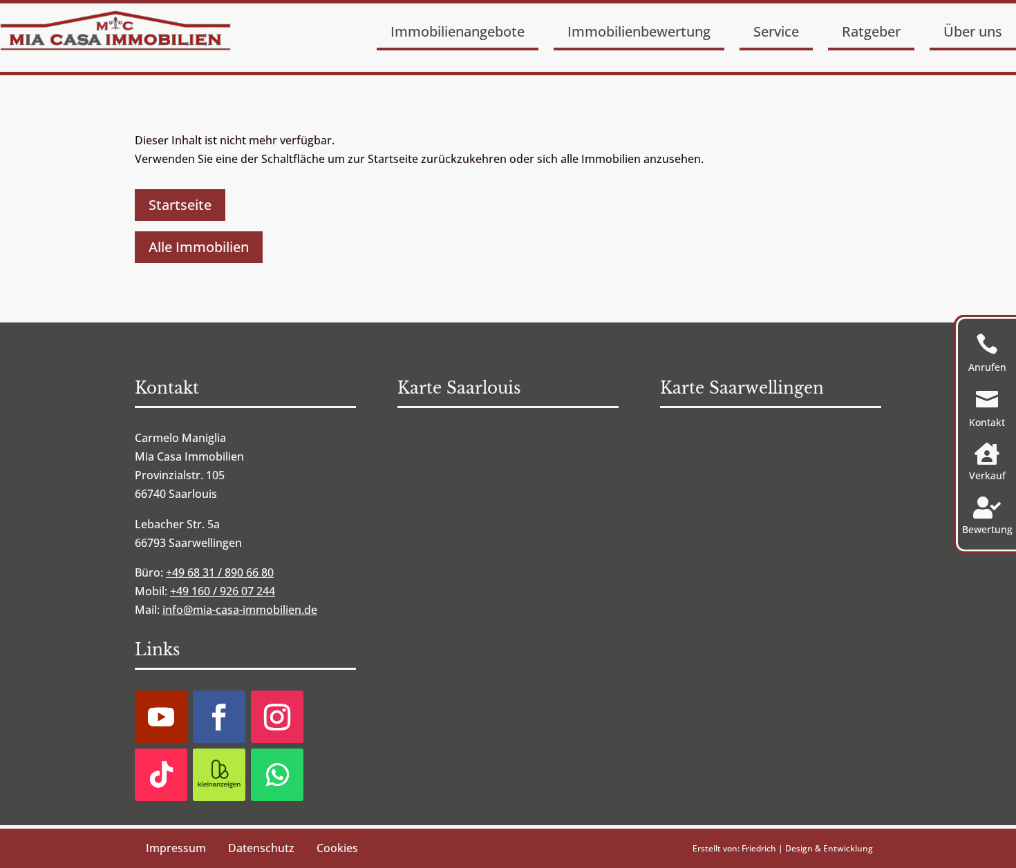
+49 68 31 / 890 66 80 (220, 572)
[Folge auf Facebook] (219, 717)
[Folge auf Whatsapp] (277, 775)
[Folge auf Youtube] (161, 717)
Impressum (176, 848)
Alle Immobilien (199, 247)
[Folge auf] (219, 775)
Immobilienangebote (458, 31)
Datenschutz (261, 848)
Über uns (972, 31)
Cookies (337, 848)
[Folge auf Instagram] (277, 717)
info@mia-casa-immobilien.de (239, 609)
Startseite (180, 204)
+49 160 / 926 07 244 (222, 591)
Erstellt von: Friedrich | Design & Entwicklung (783, 848)
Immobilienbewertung (639, 31)
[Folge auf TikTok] (161, 775)
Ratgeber (871, 31)
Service (776, 31)
